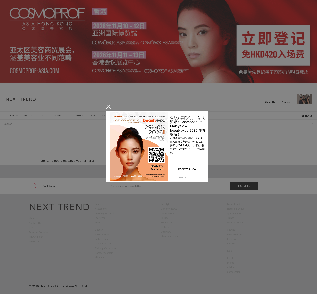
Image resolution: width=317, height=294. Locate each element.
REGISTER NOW (187, 169)
